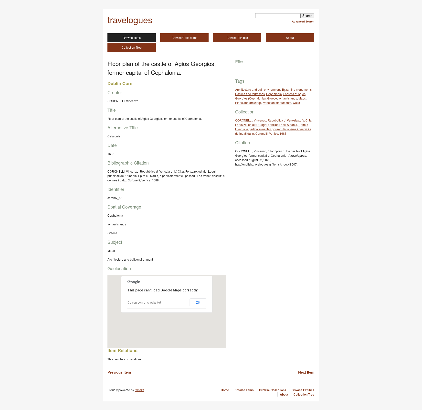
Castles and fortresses (250, 94)
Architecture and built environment (258, 89)
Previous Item (119, 372)
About (290, 37)
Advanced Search (303, 21)
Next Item (306, 372)
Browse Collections (184, 37)
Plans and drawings (248, 102)
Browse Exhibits (237, 37)
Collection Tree (132, 47)
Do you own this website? (144, 302)
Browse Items (132, 37)
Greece (272, 98)
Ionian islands (287, 98)
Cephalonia (274, 94)
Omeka (139, 390)
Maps (302, 98)
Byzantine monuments (297, 89)
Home (225, 390)
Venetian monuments (277, 102)
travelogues (129, 19)
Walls (296, 102)
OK (198, 303)
